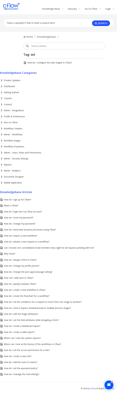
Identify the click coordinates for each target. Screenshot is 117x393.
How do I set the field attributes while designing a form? (31, 320)
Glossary (72, 8)
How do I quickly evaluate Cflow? (20, 283)
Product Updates (12, 80)
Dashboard (9, 86)
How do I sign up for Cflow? (17, 199)
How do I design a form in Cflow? (20, 259)
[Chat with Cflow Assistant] (109, 384)
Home (29, 36)
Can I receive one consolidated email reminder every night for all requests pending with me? (49, 247)
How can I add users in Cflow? (18, 277)
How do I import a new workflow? (20, 235)
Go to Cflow (91, 8)
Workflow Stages (12, 140)
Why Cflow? (9, 253)
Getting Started (11, 92)
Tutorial (7, 98)
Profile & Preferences (14, 116)
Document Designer (14, 176)
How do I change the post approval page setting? (28, 271)
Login (108, 8)
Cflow (93, 388)
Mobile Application (13, 182)
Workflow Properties (14, 146)
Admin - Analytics (12, 170)
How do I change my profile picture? (21, 265)
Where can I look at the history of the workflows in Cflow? (32, 344)
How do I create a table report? (19, 332)
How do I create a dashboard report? (22, 326)
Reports (8, 164)
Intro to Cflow (11, 122)
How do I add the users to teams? (20, 362)
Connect (8, 104)
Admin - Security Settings (16, 158)
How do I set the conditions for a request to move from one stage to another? (43, 301)
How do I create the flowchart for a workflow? (26, 295)
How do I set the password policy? (21, 368)
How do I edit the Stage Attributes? (21, 313)
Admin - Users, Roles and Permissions (22, 152)
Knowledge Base (51, 8)
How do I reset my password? (18, 217)
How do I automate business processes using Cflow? (30, 229)
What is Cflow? (11, 205)
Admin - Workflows (13, 134)
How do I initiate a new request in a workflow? (26, 241)
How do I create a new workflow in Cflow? (24, 289)
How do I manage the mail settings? (21, 374)
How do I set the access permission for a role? (27, 350)
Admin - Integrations (14, 110)
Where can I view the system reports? (22, 338)
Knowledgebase (46, 36)
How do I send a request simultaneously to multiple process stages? (37, 308)
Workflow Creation (13, 128)
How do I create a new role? (18, 356)
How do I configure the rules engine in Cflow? (49, 62)
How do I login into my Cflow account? (23, 211)
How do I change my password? (19, 223)
